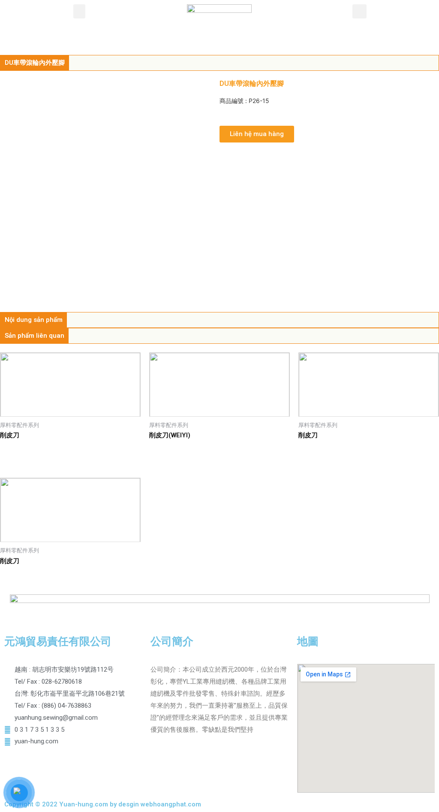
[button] (79, 11)
